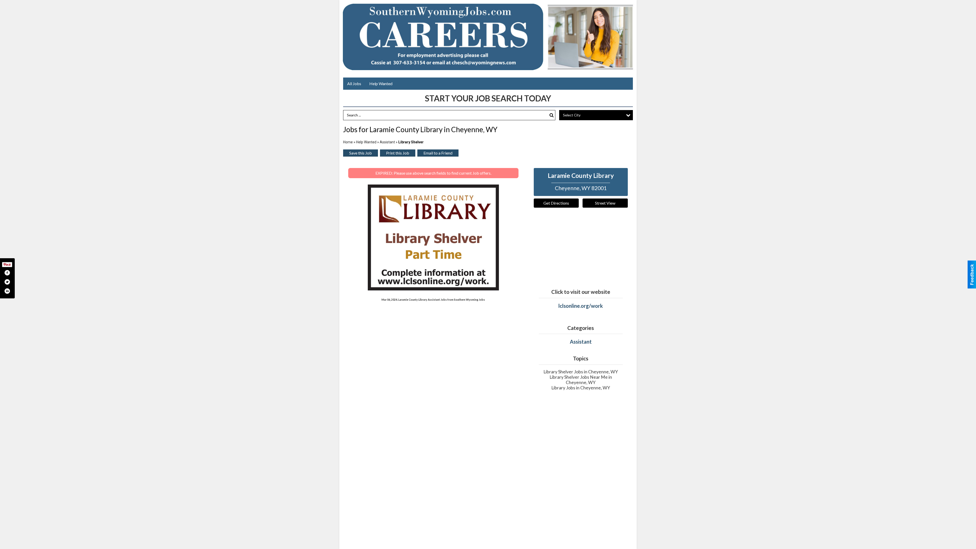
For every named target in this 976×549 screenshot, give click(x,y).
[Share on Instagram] (7, 291)
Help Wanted (380, 83)
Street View (605, 203)
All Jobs (354, 83)
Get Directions (556, 203)
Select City (572, 115)
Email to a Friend (437, 152)
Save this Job (360, 152)
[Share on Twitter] (7, 281)
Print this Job (397, 152)
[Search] (551, 115)
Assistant (387, 142)
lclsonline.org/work (580, 306)
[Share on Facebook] (7, 272)
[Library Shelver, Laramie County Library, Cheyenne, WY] (433, 238)
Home (348, 142)
